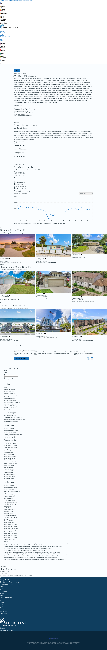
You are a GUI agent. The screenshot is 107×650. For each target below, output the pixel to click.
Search (1, 31)
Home (1, 30)
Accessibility (3, 611)
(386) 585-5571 (4, 571)
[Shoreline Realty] (13, 625)
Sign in (5, 23)
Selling (1, 35)
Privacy (2, 606)
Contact (1, 40)
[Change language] (1, 3)
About (1, 38)
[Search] (4, 377)
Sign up (1, 23)
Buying (1, 34)
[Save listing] (9, 258)
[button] (53, 178)
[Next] (92, 358)
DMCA (2, 609)
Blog (1, 39)
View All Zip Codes (20, 358)
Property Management (5, 36)
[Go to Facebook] (0, 2)
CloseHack (11, 630)
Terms (1, 608)
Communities (3, 32)
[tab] (53, 370)
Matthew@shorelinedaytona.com (9, 573)
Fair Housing (3, 613)
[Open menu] (0, 63)
